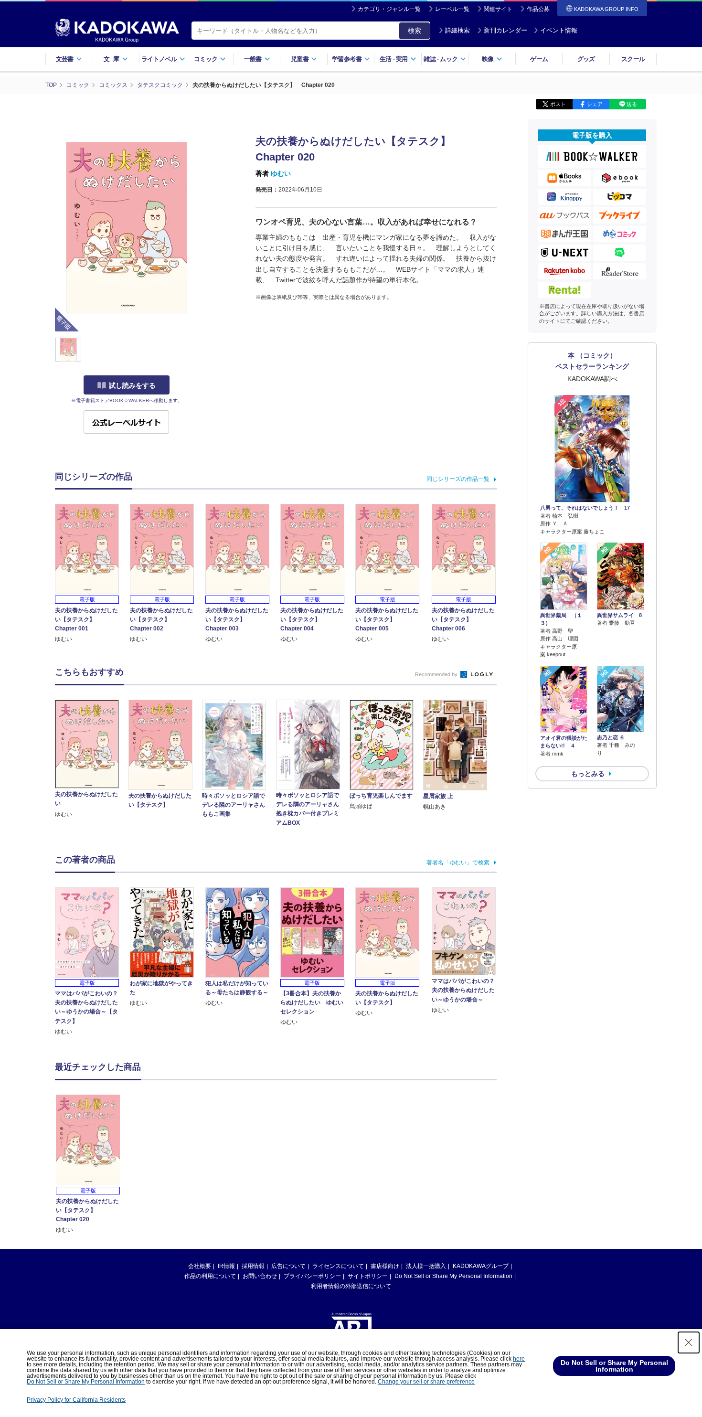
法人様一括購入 (426, 1266)
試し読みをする (132, 385)
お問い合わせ (260, 1276)
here (519, 1359)
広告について (288, 1266)
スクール (633, 59)
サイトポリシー (368, 1276)
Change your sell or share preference (426, 1382)
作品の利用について (210, 1276)
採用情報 (253, 1266)
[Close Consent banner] (688, 1342)
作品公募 (538, 9)
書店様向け (385, 1266)
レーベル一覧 (452, 9)
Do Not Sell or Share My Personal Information (453, 1276)
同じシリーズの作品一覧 (457, 479)
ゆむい (281, 173)
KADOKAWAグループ (481, 1266)
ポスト (558, 104)
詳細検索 (457, 30)
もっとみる (588, 774)
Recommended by (437, 674)
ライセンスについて (338, 1266)
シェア (595, 104)
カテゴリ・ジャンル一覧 (389, 9)
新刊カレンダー (505, 30)
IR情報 (226, 1266)
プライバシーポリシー (312, 1276)
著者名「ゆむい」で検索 (457, 862)
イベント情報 (558, 30)
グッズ (586, 59)
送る (632, 104)
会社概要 (199, 1266)
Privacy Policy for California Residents (76, 1399)
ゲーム (539, 59)
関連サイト (498, 9)
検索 (414, 30)
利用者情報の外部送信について (351, 1286)
